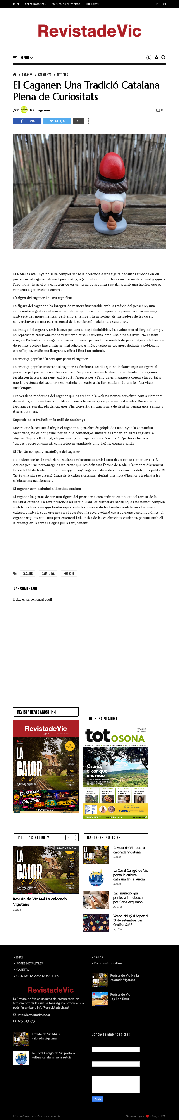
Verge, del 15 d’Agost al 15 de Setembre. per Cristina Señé (130, 920)
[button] (27, 57)
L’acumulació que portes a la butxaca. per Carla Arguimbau (128, 897)
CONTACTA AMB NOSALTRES (37, 976)
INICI (19, 957)
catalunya (44, 74)
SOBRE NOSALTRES (29, 963)
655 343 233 (26, 1021)
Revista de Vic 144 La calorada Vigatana (129, 850)
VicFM (98, 957)
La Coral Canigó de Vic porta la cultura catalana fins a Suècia (130, 874)
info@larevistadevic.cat (33, 1015)
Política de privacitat (66, 3)
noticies (62, 74)
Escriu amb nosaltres (108, 963)
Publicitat (92, 3)
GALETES (22, 970)
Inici (16, 3)
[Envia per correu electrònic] (78, 121)
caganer (27, 74)
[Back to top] (168, 1109)
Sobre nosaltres (35, 3)
